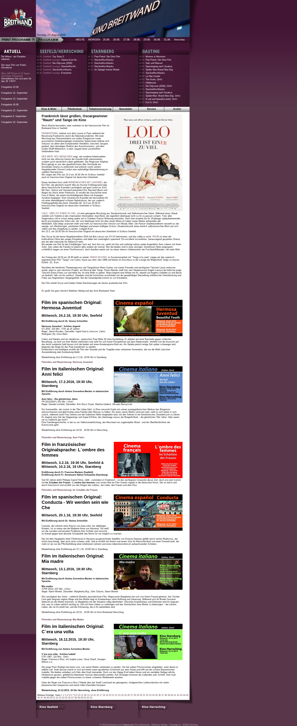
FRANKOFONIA (50, 133)
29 (138, 695)
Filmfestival (74, 108)
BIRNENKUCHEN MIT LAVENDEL (85, 182)
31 (144, 695)
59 (79, 697)
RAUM (112, 236)
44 (184, 695)
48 (44, 697)
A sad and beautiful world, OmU (161, 99)
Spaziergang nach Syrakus (159, 66)
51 (54, 697)
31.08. (167, 39)
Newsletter (125, 108)
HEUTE (80, 39)
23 (119, 695)
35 (156, 695)
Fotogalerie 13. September (14, 98)
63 (91, 697)
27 (131, 695)
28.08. (136, 39)
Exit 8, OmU (152, 102)
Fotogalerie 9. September (13, 116)
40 (172, 695)
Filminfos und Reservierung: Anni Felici (63, 437)
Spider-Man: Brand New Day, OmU (163, 95)
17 (101, 695)
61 (85, 697)
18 (104, 695)
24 (122, 695)
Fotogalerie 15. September (14, 93)
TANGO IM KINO (98, 257)
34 (153, 695)
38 (165, 695)
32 (147, 695)
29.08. (147, 39)
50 (51, 697)
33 (150, 695)
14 (91, 695)
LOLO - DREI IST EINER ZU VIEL (59, 213)
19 (107, 695)
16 (97, 695)
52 (57, 697)
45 (187, 695)
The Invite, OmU (154, 79)
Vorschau (179, 39)
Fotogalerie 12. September (14, 110)
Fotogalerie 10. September (14, 122)
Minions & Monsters (156, 56)
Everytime (57, 73)
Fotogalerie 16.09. (10, 104)
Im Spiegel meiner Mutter (106, 69)
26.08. (116, 39)
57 (72, 697)
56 (69, 697)
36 (159, 695)
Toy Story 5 (53, 56)
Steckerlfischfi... (60, 66)
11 (82, 695)
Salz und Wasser (154, 63)
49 (48, 697)
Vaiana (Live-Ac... (61, 60)
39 (169, 695)
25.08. (106, 39)
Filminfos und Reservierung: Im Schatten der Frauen (70, 490)
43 (181, 695)
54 (63, 697)
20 (110, 695)
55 (66, 697)
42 (178, 695)
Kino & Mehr (49, 108)
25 (125, 695)
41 (175, 695)
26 (128, 695)
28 (135, 695)
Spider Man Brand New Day (159, 69)
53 (60, 697)
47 (41, 697)
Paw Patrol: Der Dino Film (107, 56)
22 (116, 695)
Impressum (128, 724)
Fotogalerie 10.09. (10, 87)
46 (38, 697)
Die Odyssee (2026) (57, 63)
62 (88, 697)
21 (113, 695)
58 (75, 697)
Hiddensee (151, 82)
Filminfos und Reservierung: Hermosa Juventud (67, 362)
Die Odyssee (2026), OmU (159, 86)
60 (82, 697)
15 (94, 695)
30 (141, 695)
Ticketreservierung (100, 108)
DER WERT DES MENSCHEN (57, 156)
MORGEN (94, 39)
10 (79, 695)
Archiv (177, 108)
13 (88, 695)
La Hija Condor (153, 76)
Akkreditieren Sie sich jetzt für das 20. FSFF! (16, 77)
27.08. (126, 39)
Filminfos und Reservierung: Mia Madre (63, 619)
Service (151, 108)
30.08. (157, 39)
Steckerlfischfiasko (57, 69)
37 (162, 695)
